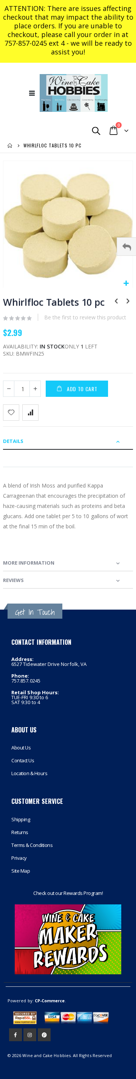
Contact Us (22, 760)
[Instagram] (29, 1034)
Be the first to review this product (85, 317)
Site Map (20, 870)
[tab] (68, 441)
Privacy (19, 858)
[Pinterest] (44, 1034)
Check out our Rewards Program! (68, 893)
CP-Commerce (50, 1000)
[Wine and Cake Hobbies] (74, 93)
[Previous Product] (116, 301)
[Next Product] (127, 301)
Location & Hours (29, 773)
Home (10, 145)
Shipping (20, 819)
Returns (19, 832)
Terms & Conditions (32, 845)
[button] (126, 283)
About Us (21, 747)
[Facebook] (15, 1034)
